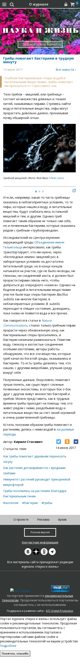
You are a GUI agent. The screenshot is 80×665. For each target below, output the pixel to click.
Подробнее (8, 646)
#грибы (47, 503)
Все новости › (66, 69)
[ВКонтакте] (76, 441)
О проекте (21, 519)
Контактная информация (40, 542)
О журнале (38, 4)
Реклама (43, 519)
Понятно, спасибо (15, 653)
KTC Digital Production (59, 611)
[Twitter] (58, 441)
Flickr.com (56, 178)
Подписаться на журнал (40, 44)
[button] (72, 143)
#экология (10, 503)
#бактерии (30, 503)
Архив (62, 519)
